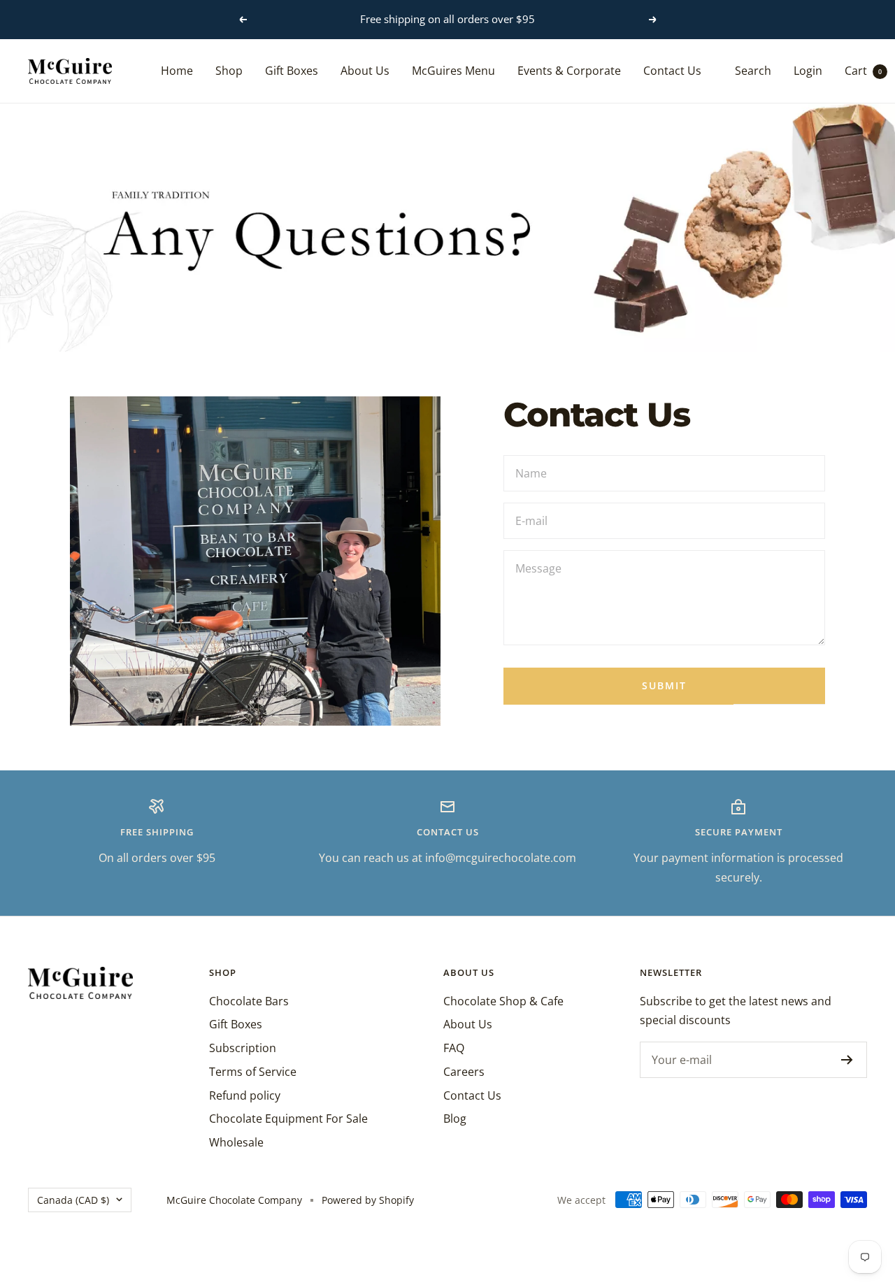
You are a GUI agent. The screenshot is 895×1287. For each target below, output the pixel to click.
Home (177, 70)
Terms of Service (252, 1071)
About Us (365, 70)
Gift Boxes (291, 70)
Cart (863, 70)
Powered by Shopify (368, 1200)
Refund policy (244, 1095)
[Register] (847, 1060)
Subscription (242, 1048)
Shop (229, 70)
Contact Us (672, 70)
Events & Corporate (569, 70)
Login (808, 70)
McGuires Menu (453, 70)
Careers (464, 1071)
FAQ (453, 1048)
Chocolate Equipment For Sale (288, 1118)
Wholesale (236, 1142)
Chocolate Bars (249, 1001)
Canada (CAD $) (73, 1200)
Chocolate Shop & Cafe (503, 1001)
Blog (454, 1118)
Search (753, 70)
